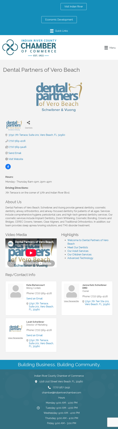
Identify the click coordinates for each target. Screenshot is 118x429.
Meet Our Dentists (77, 247)
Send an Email (34, 298)
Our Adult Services (77, 251)
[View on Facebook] (8, 168)
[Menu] (59, 31)
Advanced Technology (80, 258)
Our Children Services (79, 254)
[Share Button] (28, 122)
